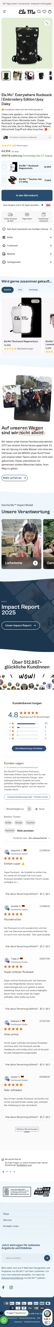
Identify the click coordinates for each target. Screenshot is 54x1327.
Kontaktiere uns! (24, 1165)
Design (18, 822)
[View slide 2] (7, 1171)
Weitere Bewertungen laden (27, 1129)
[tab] (8, 290)
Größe (8, 822)
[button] (44, 11)
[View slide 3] (10, 1171)
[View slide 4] (14, 1171)
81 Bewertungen (21, 145)
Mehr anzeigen (25, 830)
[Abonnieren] (47, 1258)
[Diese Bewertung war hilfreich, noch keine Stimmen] (41, 894)
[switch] (47, 1322)
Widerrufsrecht (11, 1318)
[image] (27, 672)
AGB (38, 1318)
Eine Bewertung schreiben (28, 748)
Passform (9, 830)
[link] (15, 478)
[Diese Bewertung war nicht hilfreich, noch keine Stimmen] (47, 894)
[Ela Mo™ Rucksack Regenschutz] (21, 318)
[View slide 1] (3, 1171)
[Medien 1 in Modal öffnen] (47, 23)
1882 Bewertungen (25, 348)
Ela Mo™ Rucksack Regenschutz (21, 341)
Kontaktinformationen (32, 1322)
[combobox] (31, 838)
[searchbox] (15, 808)
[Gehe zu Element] (6, 75)
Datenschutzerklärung (12, 1278)
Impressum (18, 1322)
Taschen (30, 822)
